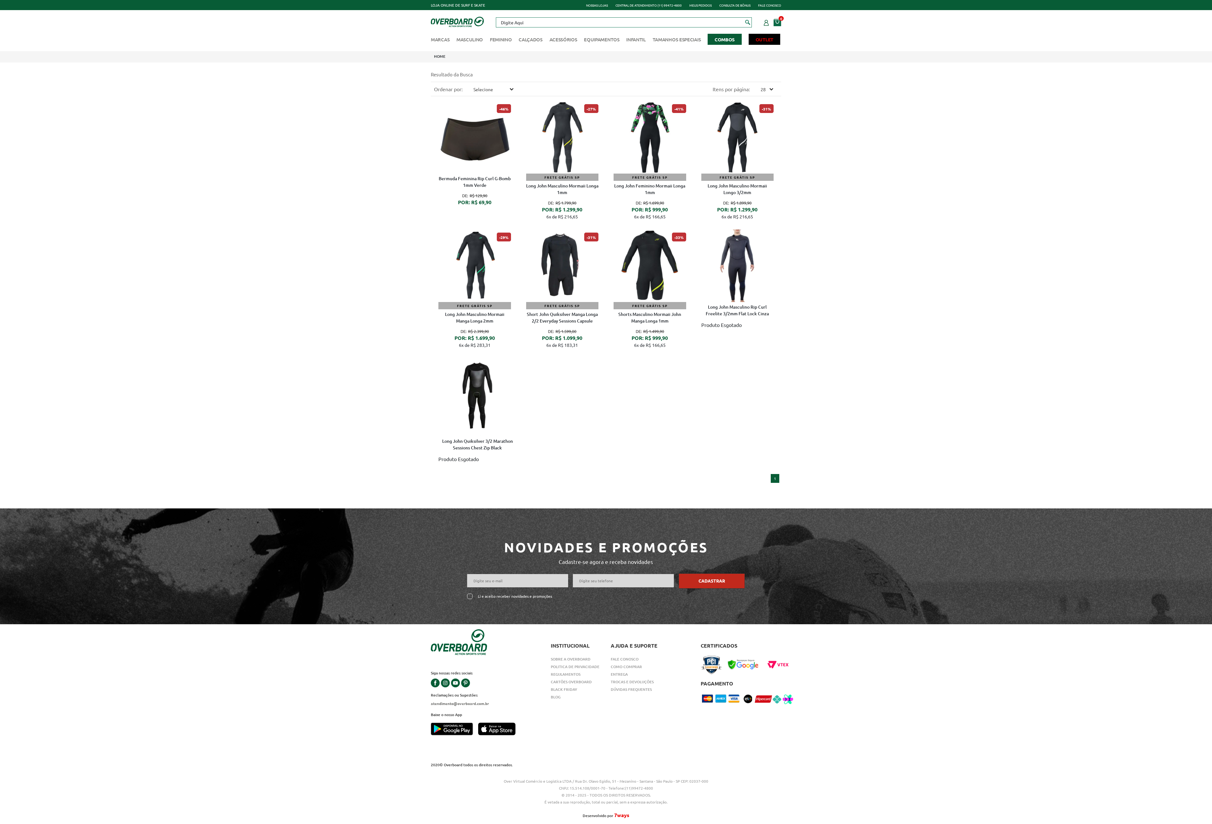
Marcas (440, 39)
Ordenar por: (448, 89)
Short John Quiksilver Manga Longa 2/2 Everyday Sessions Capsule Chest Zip (562, 318)
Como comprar (626, 666)
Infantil (636, 39)
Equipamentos (601, 39)
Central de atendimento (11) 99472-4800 (648, 5)
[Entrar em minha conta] (766, 22)
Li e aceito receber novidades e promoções (515, 596)
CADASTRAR (711, 581)
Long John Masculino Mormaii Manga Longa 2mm (474, 317)
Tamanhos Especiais (677, 39)
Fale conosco (769, 5)
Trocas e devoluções (632, 682)
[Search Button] (748, 22)
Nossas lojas (597, 5)
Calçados (531, 39)
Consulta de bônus (735, 5)
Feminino (501, 39)
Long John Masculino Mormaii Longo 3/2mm (737, 189)
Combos (725, 39)
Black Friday (564, 689)
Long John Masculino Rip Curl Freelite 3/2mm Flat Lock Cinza (737, 310)
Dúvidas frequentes (631, 689)
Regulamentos (565, 674)
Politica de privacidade (575, 666)
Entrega (619, 674)
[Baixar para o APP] (454, 730)
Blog (556, 697)
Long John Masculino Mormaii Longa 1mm (562, 189)
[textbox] (624, 22)
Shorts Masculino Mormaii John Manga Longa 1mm (649, 317)
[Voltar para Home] (457, 21)
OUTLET (764, 39)
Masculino (469, 39)
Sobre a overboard (571, 659)
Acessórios (563, 39)
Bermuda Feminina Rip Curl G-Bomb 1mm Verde (475, 181)
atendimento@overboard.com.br (460, 703)
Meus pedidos (700, 5)
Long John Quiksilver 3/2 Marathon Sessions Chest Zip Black (477, 444)
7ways (621, 815)
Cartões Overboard (571, 682)
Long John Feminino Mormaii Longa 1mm (649, 189)
